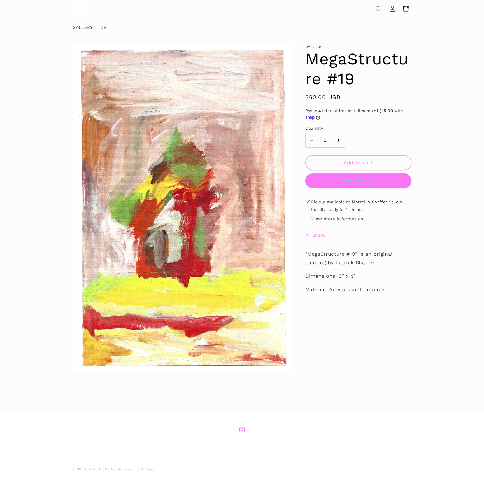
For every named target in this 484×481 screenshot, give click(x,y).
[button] (378, 9)
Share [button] (318, 235)
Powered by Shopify (136, 469)
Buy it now (358, 180)
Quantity (314, 128)
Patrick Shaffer (102, 469)
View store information (337, 218)
